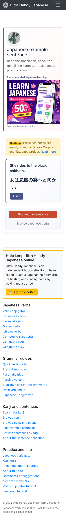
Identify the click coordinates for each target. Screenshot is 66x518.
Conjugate (13, 341)
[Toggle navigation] (58, 5)
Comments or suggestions (21, 476)
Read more (48, 151)
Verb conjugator (14, 311)
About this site (13, 471)
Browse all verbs (14, 316)
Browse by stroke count (19, 422)
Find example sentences (19, 428)
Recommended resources (20, 465)
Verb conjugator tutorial (19, 486)
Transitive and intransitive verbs (25, 384)
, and (14, 390)
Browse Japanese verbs (33, 223)
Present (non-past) (16, 369)
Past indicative (13, 374)
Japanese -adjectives (18, 395)
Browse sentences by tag (20, 433)
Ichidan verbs (12, 331)
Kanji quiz (9, 460)
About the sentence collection (23, 438)
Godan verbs (12, 326)
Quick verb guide (14, 364)
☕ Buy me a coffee (22, 292)
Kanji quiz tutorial (15, 491)
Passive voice (12, 379)
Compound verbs (18, 336)
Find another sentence (33, 214)
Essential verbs (13, 321)
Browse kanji (11, 417)
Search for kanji (14, 412)
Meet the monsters (16, 481)
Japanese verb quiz (16, 455)
